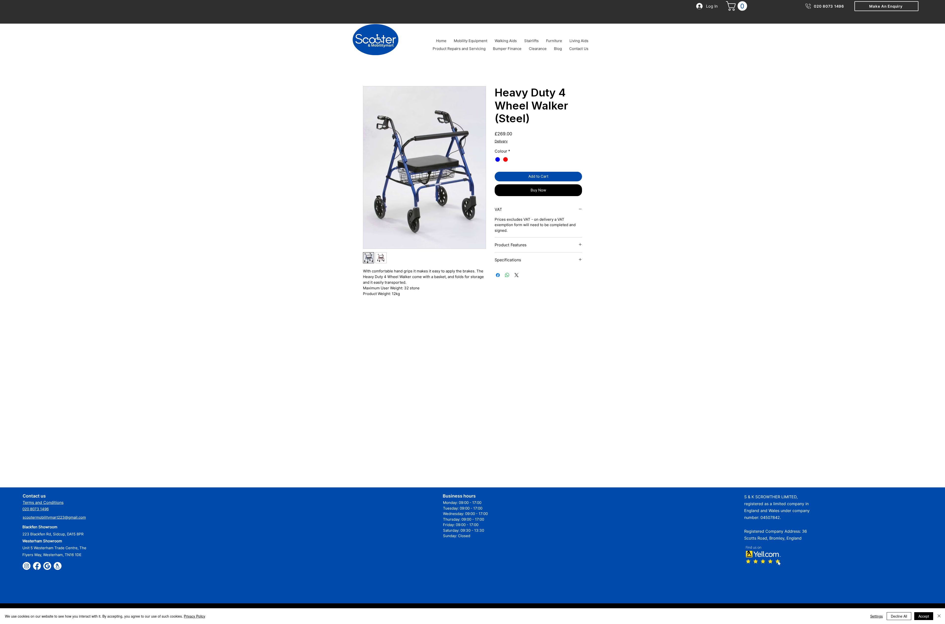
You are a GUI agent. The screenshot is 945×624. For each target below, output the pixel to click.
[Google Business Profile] (47, 566)
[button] (886, 6)
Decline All (899, 616)
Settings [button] (876, 616)
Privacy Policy (194, 616)
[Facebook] (37, 566)
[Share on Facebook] (498, 275)
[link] (737, 6)
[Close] (939, 616)
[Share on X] (517, 275)
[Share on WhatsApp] (507, 275)
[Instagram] (27, 566)
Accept (923, 616)
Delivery (501, 141)
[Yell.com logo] (58, 566)
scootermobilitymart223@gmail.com (54, 517)
